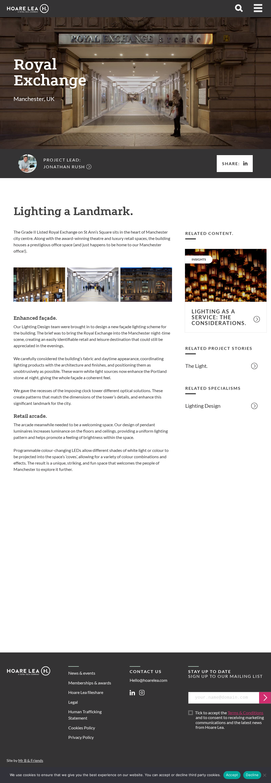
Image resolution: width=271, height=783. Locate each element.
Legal (73, 702)
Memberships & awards (89, 682)
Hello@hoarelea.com (148, 680)
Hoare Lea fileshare (85, 692)
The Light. (196, 366)
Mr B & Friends (30, 760)
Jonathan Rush (64, 166)
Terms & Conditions (245, 712)
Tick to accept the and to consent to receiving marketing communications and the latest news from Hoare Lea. (230, 720)
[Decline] (264, 775)
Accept (232, 775)
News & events (81, 672)
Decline (252, 775)
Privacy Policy (81, 737)
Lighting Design (202, 405)
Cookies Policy (81, 727)
